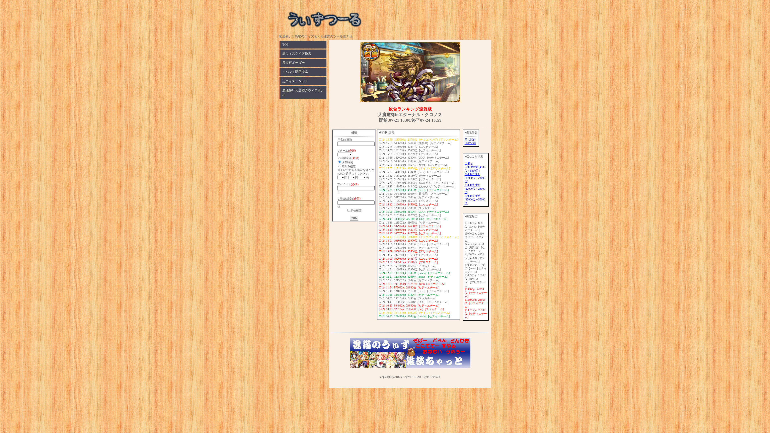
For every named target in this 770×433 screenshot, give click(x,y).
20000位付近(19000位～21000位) (475, 178)
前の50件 (470, 139)
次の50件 (470, 143)
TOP (285, 44)
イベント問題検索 (295, 72)
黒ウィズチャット (295, 81)
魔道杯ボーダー (293, 62)
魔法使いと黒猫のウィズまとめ (303, 92)
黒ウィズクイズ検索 (296, 53)
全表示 (469, 163)
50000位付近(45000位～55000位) (475, 199)
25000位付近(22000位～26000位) (475, 189)
